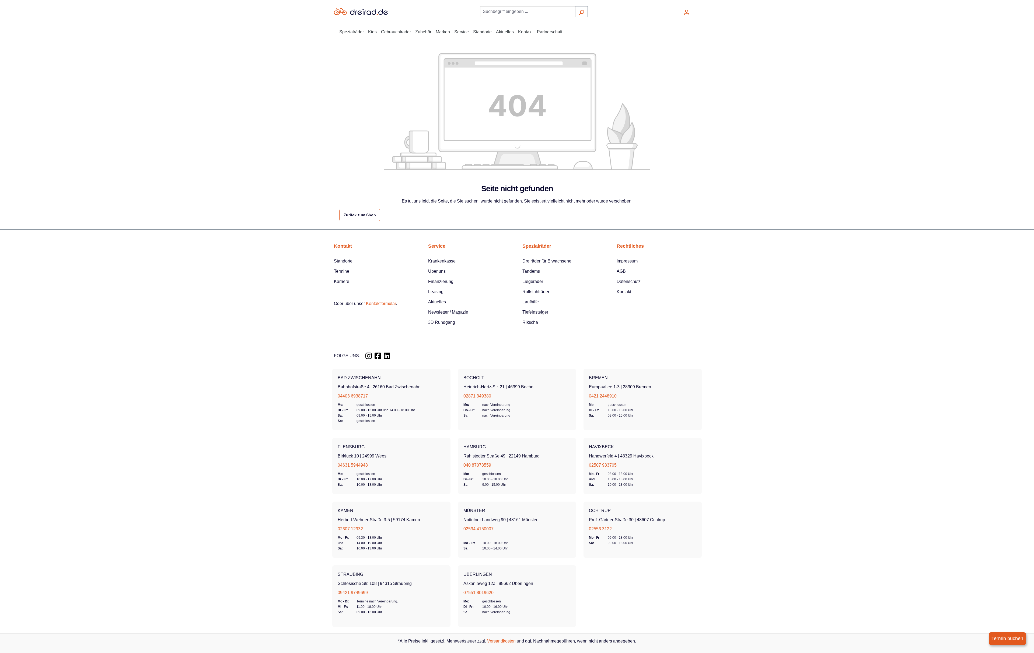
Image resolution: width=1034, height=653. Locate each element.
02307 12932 (350, 529)
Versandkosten (501, 641)
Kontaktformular (381, 303)
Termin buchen (1007, 638)
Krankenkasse (442, 261)
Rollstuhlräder (535, 291)
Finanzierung (440, 281)
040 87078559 (477, 465)
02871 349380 (477, 396)
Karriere (341, 281)
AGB (621, 271)
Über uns (437, 271)
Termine (341, 271)
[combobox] (527, 11)
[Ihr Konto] (686, 11)
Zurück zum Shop (360, 215)
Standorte (343, 261)
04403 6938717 (353, 396)
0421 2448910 (603, 396)
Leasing (435, 291)
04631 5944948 (353, 465)
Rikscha (530, 322)
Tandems (531, 271)
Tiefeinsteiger (535, 312)
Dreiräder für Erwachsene (546, 261)
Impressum (627, 261)
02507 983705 (603, 465)
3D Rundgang (441, 322)
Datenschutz (629, 281)
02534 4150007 (478, 529)
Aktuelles (437, 302)
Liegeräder (532, 281)
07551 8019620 (478, 592)
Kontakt (624, 291)
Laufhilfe (530, 302)
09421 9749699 (353, 592)
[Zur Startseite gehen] (361, 11)
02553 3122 (600, 529)
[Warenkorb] (696, 10)
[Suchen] (581, 11)
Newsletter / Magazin (448, 312)
